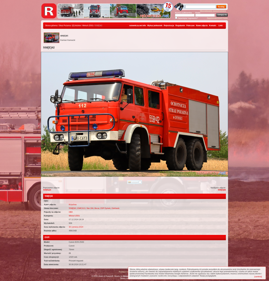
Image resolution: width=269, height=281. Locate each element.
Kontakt (212, 25)
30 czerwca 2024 (76, 227)
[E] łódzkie (76, 25)
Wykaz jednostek (154, 25)
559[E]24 (47, 190)
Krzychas (73, 204)
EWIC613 (81, 208)
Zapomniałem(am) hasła (217, 18)
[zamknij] (258, 277)
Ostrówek (115, 208)
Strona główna (51, 25)
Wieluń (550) (87, 25)
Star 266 (90, 208)
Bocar (96, 208)
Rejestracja (169, 25)
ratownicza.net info (137, 25)
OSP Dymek (105, 208)
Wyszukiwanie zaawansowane (213, 11)
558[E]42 (72, 208)
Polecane (190, 25)
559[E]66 (222, 190)
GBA (71, 212)
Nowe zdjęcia (202, 25)
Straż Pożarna (65, 25)
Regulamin (180, 25)
